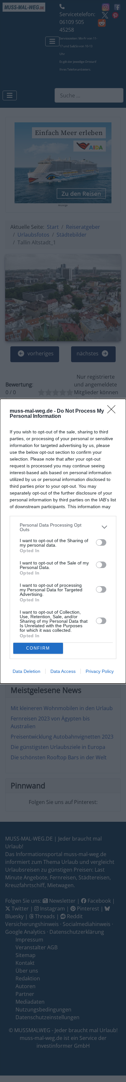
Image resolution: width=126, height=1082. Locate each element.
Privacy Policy (100, 671)
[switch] (101, 542)
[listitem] (63, 527)
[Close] (113, 411)
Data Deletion (26, 671)
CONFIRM (38, 648)
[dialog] (63, 541)
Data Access (63, 671)
